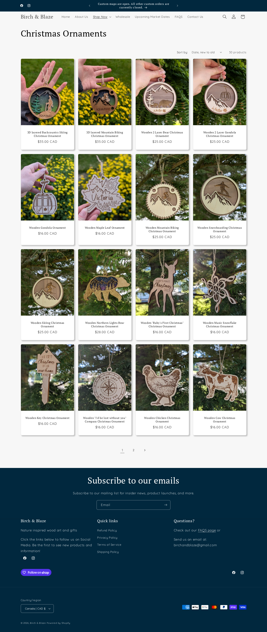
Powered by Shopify (58, 622)
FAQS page (207, 530)
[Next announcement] (177, 6)
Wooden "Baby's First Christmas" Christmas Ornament (162, 324)
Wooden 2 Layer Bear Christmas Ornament (162, 134)
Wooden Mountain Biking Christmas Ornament (162, 229)
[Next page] (144, 450)
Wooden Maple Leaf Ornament (105, 227)
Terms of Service (109, 544)
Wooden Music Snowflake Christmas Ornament (220, 324)
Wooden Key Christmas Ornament (47, 418)
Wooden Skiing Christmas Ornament (47, 324)
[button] (101, 16)
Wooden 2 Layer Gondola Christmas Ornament (219, 134)
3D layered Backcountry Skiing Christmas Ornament (47, 134)
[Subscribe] (165, 505)
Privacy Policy (107, 537)
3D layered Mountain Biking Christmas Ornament (105, 134)
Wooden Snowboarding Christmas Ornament (219, 229)
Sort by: (182, 52)
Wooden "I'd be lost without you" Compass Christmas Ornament (104, 419)
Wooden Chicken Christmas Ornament (162, 419)
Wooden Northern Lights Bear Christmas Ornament (104, 324)
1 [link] (122, 450)
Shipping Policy (108, 552)
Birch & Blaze (38, 622)
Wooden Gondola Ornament (47, 227)
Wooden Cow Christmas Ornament (219, 419)
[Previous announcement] (89, 6)
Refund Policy (107, 530)
